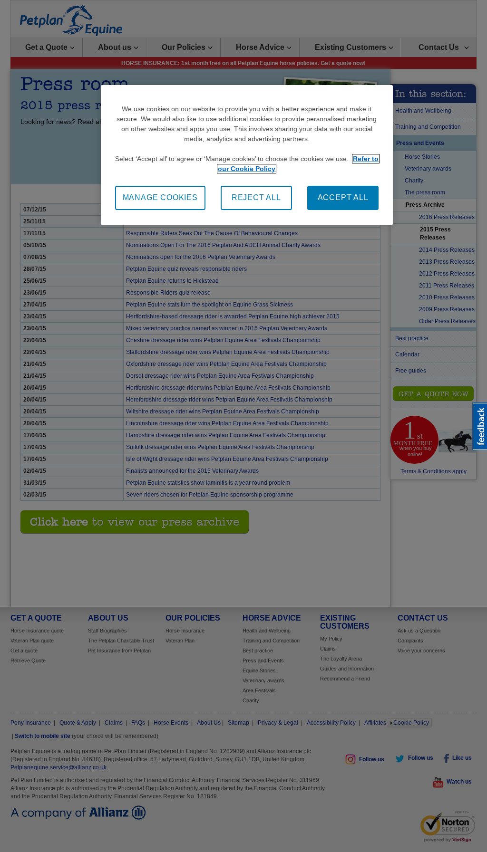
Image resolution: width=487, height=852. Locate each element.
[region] (247, 154)
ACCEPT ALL (343, 197)
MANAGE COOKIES (160, 197)
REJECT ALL (256, 197)
